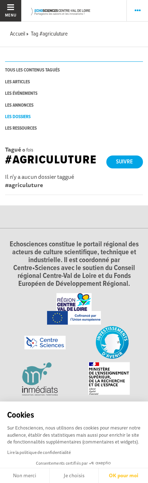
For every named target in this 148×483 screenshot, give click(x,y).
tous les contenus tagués (32, 70)
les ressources (21, 128)
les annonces (19, 105)
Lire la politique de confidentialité (39, 452)
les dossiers (18, 117)
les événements (21, 93)
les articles (17, 82)
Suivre (124, 162)
